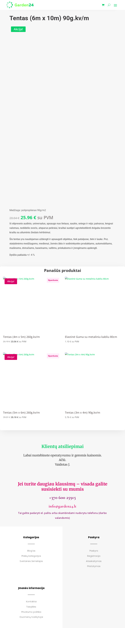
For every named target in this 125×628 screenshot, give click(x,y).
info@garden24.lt (63, 506)
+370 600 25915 (62, 497)
